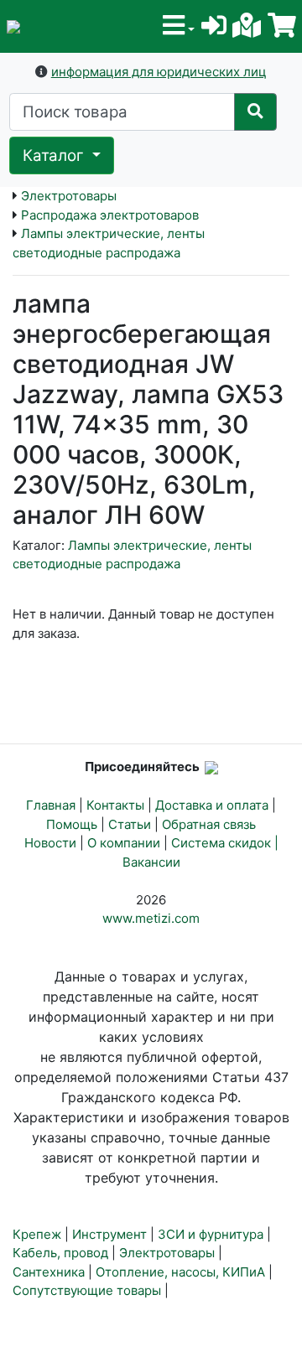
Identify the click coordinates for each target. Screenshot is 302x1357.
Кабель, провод (60, 1253)
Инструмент (109, 1234)
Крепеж (37, 1234)
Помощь (71, 824)
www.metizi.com (151, 918)
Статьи (129, 824)
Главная (51, 805)
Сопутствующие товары (87, 1290)
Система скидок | (225, 843)
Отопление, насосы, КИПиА (180, 1272)
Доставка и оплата (211, 805)
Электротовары (69, 196)
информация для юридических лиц (159, 72)
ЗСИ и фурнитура (210, 1234)
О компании (123, 843)
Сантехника (49, 1272)
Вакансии (151, 862)
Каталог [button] (55, 155)
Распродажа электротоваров (110, 215)
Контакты (115, 805)
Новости (50, 843)
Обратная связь (209, 824)
